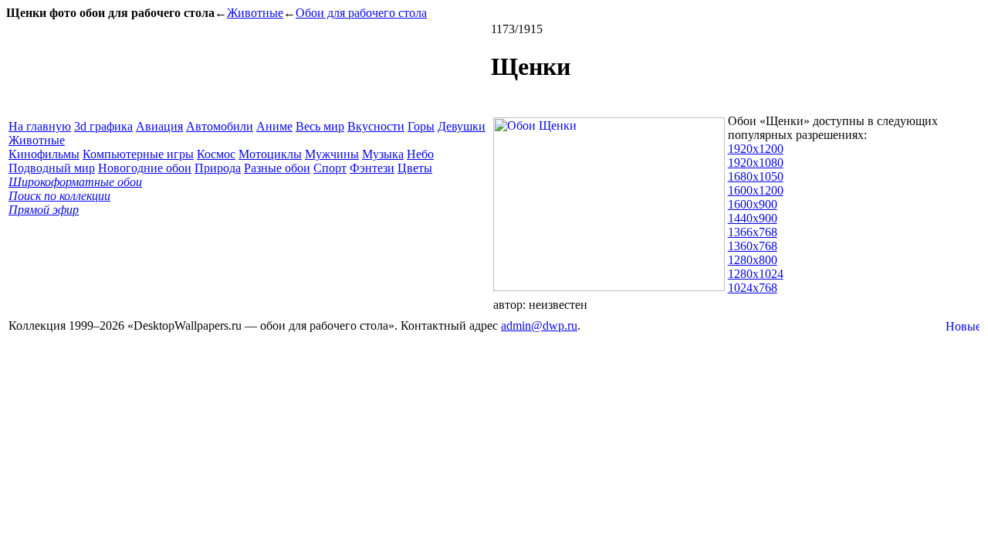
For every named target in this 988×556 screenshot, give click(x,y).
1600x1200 (755, 190)
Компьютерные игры (138, 154)
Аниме (274, 126)
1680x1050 (755, 176)
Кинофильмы (44, 154)
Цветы (415, 168)
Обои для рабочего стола (361, 12)
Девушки (462, 126)
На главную (39, 126)
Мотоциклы (270, 154)
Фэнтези (372, 168)
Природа (218, 168)
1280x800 (752, 259)
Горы (421, 126)
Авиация (159, 126)
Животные (255, 12)
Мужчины (332, 154)
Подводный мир (51, 168)
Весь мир (320, 126)
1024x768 (752, 287)
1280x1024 (755, 273)
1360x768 (752, 246)
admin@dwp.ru (539, 325)
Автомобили (219, 126)
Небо (420, 154)
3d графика (103, 126)
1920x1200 (755, 148)
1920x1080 (755, 162)
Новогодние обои (144, 168)
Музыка (383, 154)
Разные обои (277, 168)
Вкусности (375, 126)
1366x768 (752, 232)
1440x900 (752, 218)
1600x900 (752, 204)
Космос (216, 154)
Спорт (330, 168)
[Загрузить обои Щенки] (609, 286)
